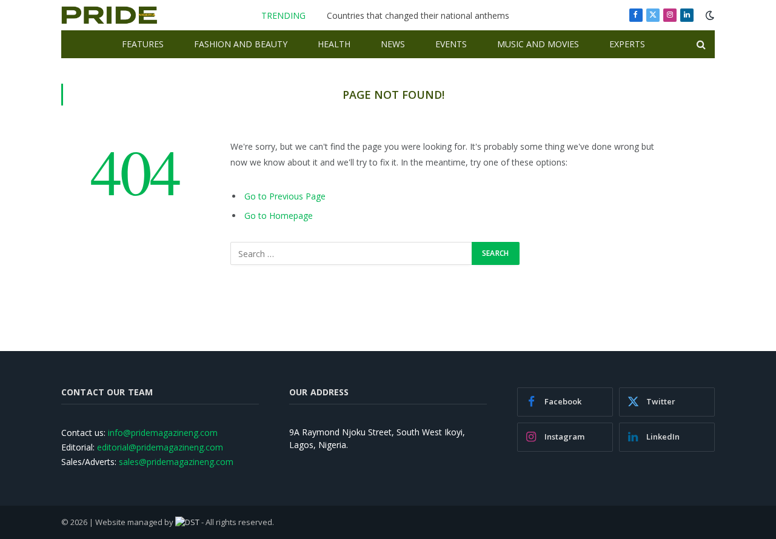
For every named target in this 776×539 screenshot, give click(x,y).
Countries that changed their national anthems (418, 15)
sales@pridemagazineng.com (176, 461)
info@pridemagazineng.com (163, 432)
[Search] (700, 44)
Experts (627, 44)
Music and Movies (538, 44)
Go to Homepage (278, 215)
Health (334, 44)
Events (451, 44)
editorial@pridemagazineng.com (160, 447)
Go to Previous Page (285, 196)
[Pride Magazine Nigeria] (109, 15)
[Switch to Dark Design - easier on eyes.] (709, 15)
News (393, 44)
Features (143, 44)
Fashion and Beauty (240, 44)
